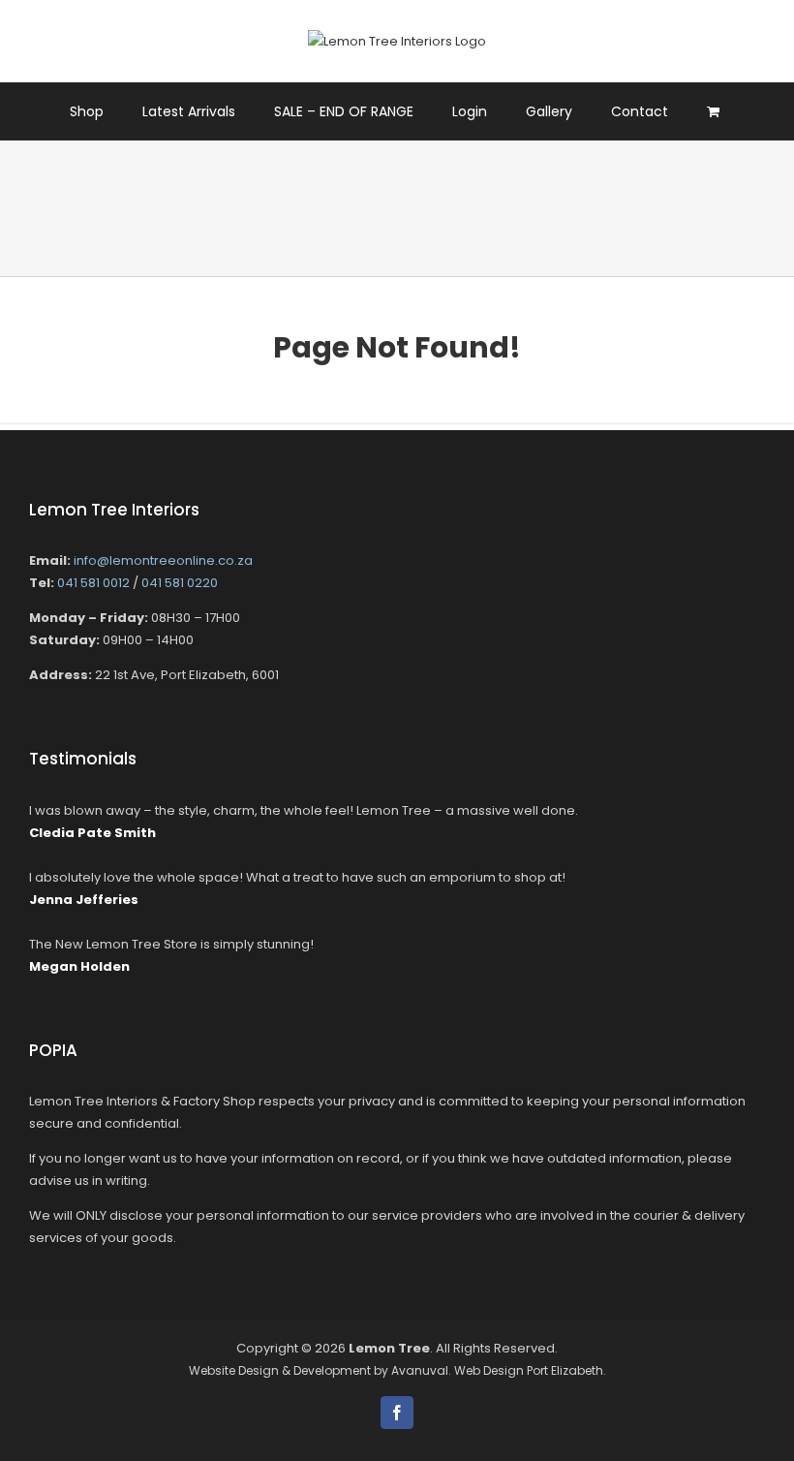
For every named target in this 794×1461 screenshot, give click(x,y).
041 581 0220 (179, 583)
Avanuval (419, 1370)
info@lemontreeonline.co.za (163, 560)
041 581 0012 (93, 583)
